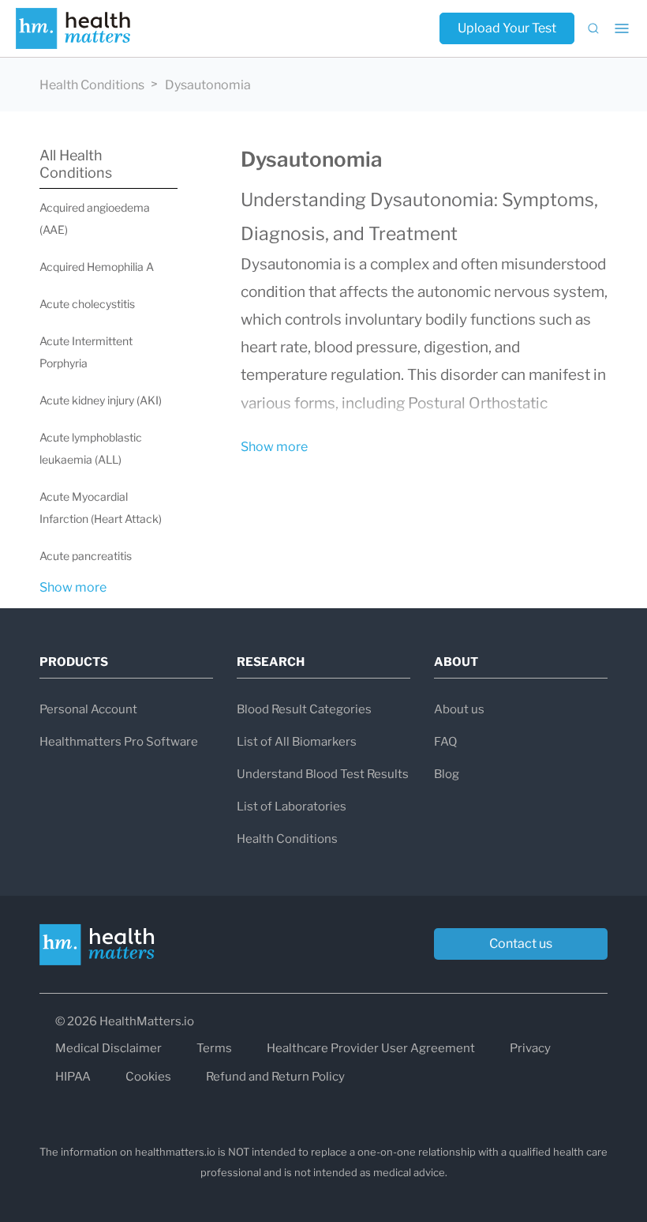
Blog (446, 774)
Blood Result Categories (304, 709)
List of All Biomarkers (297, 742)
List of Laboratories (291, 806)
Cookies (148, 1077)
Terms (214, 1048)
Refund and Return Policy (275, 1077)
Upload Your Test (507, 28)
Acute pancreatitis (85, 555)
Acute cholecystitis (87, 303)
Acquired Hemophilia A (96, 266)
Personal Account (88, 709)
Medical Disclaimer (108, 1048)
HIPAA (73, 1077)
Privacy (530, 1048)
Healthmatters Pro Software (118, 742)
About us (459, 709)
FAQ (445, 742)
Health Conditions (91, 84)
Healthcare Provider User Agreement (371, 1048)
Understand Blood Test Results (323, 774)
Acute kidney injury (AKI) (100, 400)
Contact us (520, 943)
